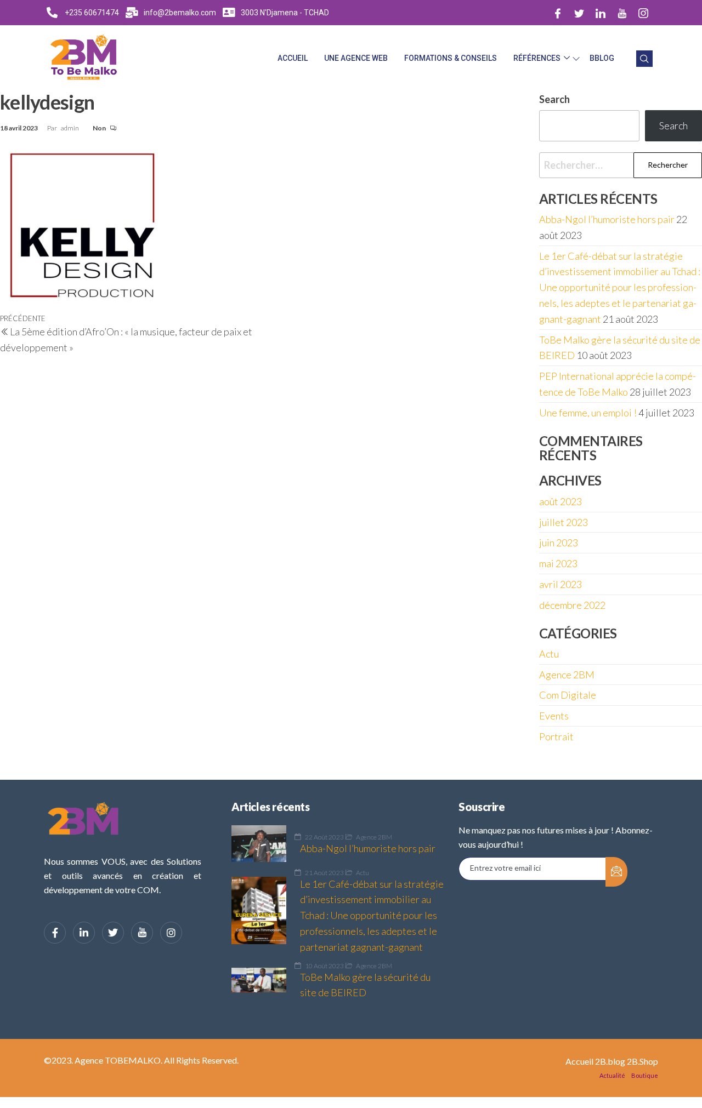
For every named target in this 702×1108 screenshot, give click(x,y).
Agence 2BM (567, 675)
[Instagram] (643, 12)
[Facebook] (558, 12)
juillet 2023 (563, 522)
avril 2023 (560, 584)
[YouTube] (142, 933)
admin (70, 128)
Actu (549, 654)
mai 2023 (558, 563)
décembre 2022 (572, 605)
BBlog (602, 58)
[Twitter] (579, 12)
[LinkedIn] (600, 12)
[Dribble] (622, 12)
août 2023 (560, 501)
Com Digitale (567, 695)
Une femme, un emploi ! (588, 413)
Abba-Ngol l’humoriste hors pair (607, 219)
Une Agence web (356, 58)
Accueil (293, 58)
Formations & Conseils (450, 58)
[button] (644, 58)
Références (537, 58)
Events (554, 716)
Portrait (556, 736)
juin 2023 (558, 542)
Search (673, 125)
